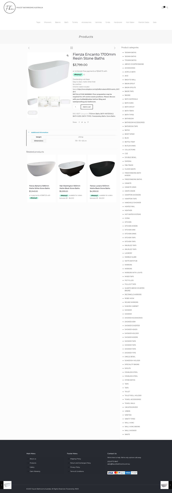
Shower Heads (131, 329)
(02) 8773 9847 (112, 461)
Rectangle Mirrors (133, 294)
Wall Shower (130, 430)
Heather (128, 210)
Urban (127, 411)
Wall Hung (129, 423)
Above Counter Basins (134, 64)
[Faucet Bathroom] (23, 7)
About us (33, 459)
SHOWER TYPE (130, 353)
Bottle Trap (130, 142)
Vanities (128, 415)
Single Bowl (130, 357)
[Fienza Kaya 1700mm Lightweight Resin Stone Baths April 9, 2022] (5, 485)
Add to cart (87, 107)
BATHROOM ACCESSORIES (135, 122)
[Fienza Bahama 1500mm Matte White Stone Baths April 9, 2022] (166, 485)
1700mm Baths (94, 114)
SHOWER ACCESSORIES (134, 318)
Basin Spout (130, 83)
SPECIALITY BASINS (132, 364)
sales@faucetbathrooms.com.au (118, 464)
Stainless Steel (131, 372)
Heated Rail (130, 206)
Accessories (130, 68)
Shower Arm (130, 322)
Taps (127, 384)
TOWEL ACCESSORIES (133, 399)
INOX (77, 489)
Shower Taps (130, 345)
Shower (128, 310)
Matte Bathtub (131, 261)
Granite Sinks (130, 187)
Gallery (32, 467)
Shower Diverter (132, 326)
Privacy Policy (75, 467)
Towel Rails (130, 403)
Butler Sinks (130, 146)
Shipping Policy (75, 459)
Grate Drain (130, 191)
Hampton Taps (131, 199)
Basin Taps (129, 91)
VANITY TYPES (130, 419)
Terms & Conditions (77, 471)
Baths (127, 130)
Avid (126, 76)
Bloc (127, 138)
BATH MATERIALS (106, 114)
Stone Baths (111, 116)
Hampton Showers (133, 195)
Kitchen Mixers (131, 226)
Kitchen (128, 222)
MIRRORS (128, 265)
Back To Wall (130, 80)
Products (33, 463)
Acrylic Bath (130, 72)
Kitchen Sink (130, 230)
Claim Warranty (35, 471)
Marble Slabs (130, 257)
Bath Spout (129, 107)
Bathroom (129, 118)
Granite (128, 183)
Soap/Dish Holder (132, 360)
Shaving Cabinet (131, 306)
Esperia (128, 161)
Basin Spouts (130, 87)
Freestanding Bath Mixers (133, 174)
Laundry (128, 253)
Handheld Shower (133, 203)
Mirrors (128, 269)
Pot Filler (129, 280)
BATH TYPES (86, 116)
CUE (126, 153)
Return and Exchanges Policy (80, 463)
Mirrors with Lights (133, 273)
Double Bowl (130, 157)
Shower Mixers (131, 337)
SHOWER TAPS (130, 341)
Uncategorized (131, 407)
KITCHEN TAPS (130, 238)
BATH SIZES (77, 116)
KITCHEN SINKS (130, 234)
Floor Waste (130, 169)
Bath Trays (129, 111)
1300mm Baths (130, 52)
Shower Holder (132, 333)
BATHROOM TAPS (131, 126)
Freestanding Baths (99, 116)
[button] (67, 55)
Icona (127, 218)
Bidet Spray (130, 134)
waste (127, 434)
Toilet (127, 392)
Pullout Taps (130, 284)
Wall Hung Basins (132, 427)
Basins (127, 95)
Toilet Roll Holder (133, 395)
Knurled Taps (130, 245)
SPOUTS (128, 368)
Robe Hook (129, 298)
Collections (130, 150)
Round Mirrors (131, 302)
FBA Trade (129, 165)
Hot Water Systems (133, 214)
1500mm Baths (130, 56)
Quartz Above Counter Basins (134, 289)
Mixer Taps (129, 276)
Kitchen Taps (130, 241)
